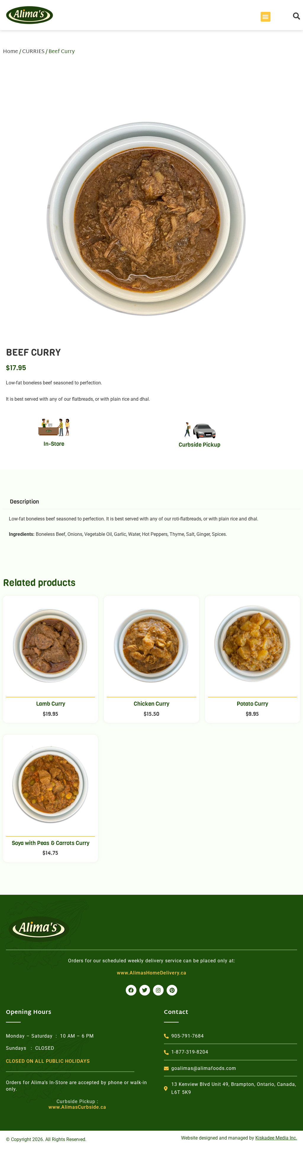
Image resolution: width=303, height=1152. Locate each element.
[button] (265, 17)
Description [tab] (24, 501)
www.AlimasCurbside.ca (77, 1104)
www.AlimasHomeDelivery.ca (151, 973)
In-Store (53, 444)
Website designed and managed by (239, 1138)
